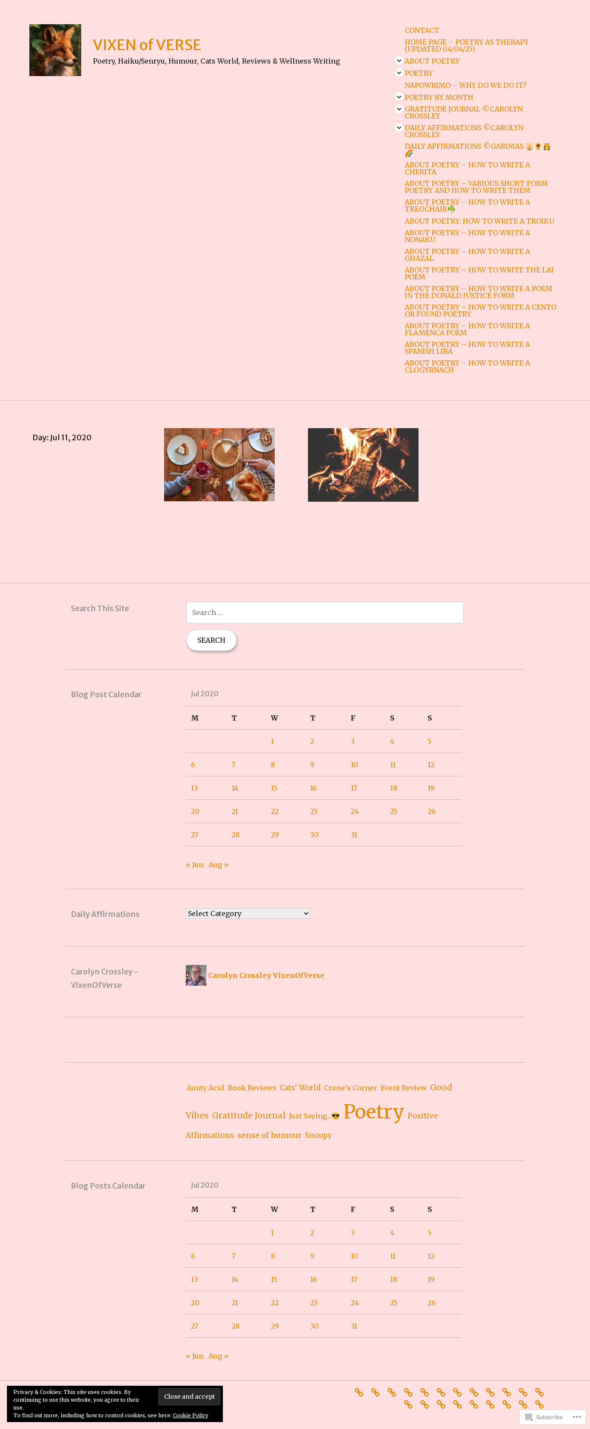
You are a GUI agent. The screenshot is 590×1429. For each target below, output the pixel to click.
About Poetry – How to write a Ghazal (467, 255)
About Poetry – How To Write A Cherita (467, 168)
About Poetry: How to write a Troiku (479, 221)
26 (432, 811)
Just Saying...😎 (314, 1116)
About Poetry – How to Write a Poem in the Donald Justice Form (478, 292)
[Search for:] (324, 612)
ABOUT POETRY (432, 61)
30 (314, 834)
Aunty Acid (205, 1087)
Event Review (404, 1087)
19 (431, 788)
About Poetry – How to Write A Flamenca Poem (467, 329)
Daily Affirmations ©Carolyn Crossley (464, 131)
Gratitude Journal (248, 1115)
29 (275, 834)
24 (355, 811)
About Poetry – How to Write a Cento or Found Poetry (480, 310)
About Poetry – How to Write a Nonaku (467, 236)
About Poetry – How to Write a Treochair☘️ (467, 205)
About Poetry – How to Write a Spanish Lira (467, 348)
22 (275, 811)
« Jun (194, 864)
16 (313, 788)
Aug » (219, 864)
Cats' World (300, 1088)
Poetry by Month (439, 97)
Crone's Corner (350, 1087)
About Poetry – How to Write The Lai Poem (479, 273)
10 (354, 764)
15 (274, 788)
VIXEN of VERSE (147, 44)
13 (194, 788)
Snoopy (318, 1135)
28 (236, 834)
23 (313, 811)
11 (393, 764)
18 (393, 788)
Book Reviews (252, 1087)
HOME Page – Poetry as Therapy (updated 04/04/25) (467, 45)
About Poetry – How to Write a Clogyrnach (467, 366)
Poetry (419, 73)
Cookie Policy (190, 1415)
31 (354, 834)
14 (235, 788)
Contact (422, 30)
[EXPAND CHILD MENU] (399, 60)
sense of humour (269, 1135)
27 (194, 834)
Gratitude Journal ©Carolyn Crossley (464, 112)
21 (235, 811)
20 (195, 811)
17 (354, 788)
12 (431, 764)
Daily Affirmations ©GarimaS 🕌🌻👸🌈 (478, 149)
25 (393, 811)
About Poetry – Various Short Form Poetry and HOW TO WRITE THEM (476, 187)
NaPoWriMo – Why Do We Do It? (466, 85)
